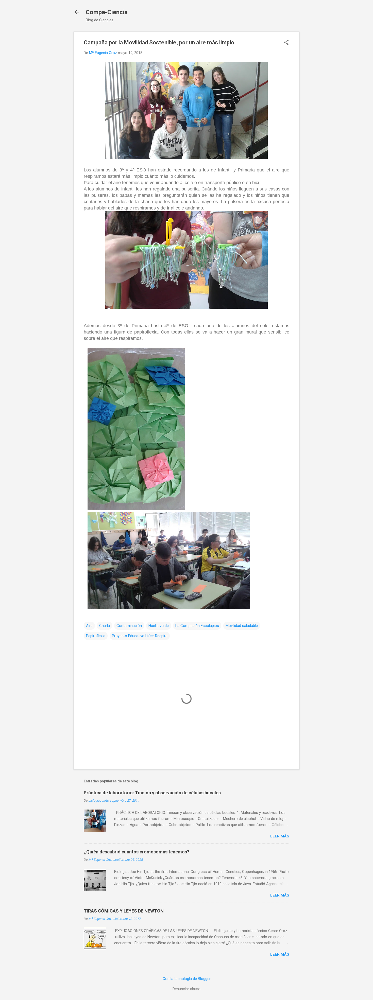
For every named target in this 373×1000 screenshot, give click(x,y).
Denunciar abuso (186, 989)
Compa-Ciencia (107, 12)
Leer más (279, 836)
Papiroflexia (95, 636)
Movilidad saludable (242, 625)
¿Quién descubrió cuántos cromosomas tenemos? (136, 851)
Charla (104, 625)
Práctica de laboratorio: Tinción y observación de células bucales (152, 792)
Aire (89, 625)
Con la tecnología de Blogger (187, 978)
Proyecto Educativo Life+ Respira (139, 636)
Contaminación (129, 625)
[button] (286, 42)
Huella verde (158, 625)
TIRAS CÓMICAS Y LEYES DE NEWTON (124, 911)
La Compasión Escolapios (197, 625)
